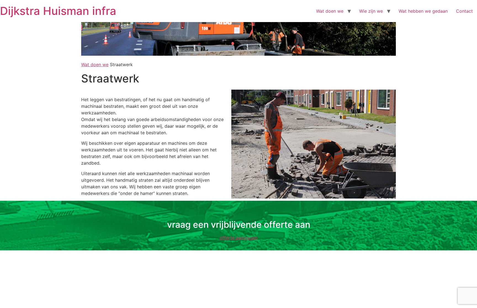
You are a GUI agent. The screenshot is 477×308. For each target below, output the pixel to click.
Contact (464, 11)
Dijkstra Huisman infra (58, 11)
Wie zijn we (371, 11)
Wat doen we (329, 11)
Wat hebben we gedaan (423, 11)
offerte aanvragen (239, 237)
